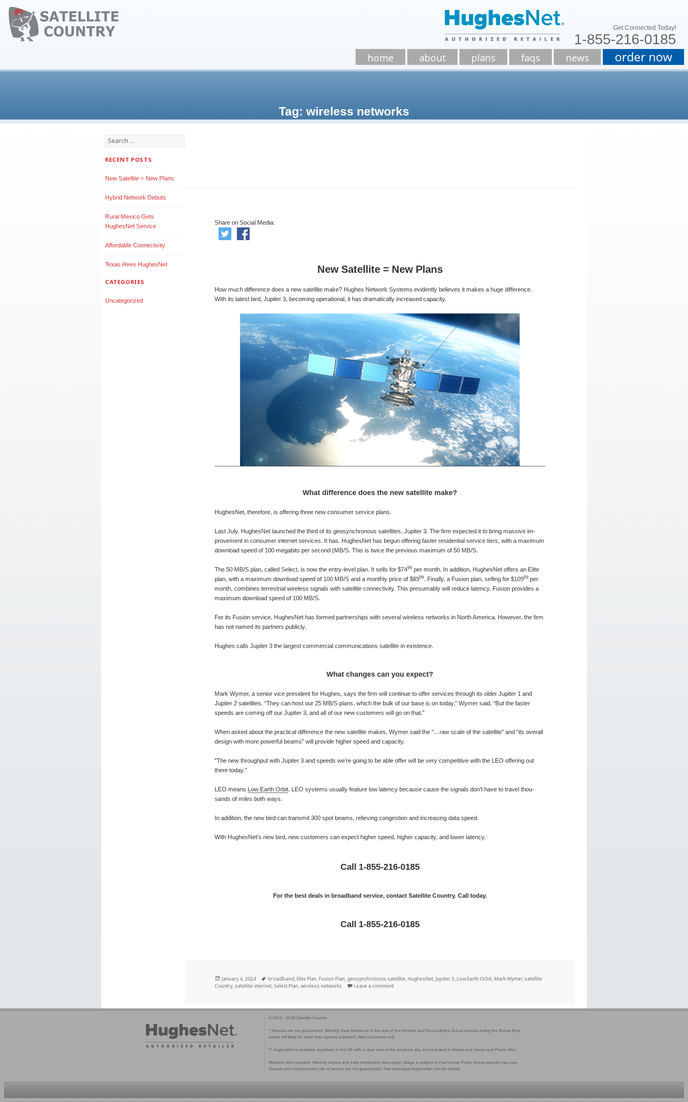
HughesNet (420, 978)
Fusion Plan (332, 978)
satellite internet (253, 986)
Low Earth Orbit (268, 789)
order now (643, 57)
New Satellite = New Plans (139, 178)
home (380, 57)
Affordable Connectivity (135, 245)
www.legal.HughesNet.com (416, 1069)
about (432, 57)
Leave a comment (374, 986)
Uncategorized (124, 300)
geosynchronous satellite (376, 978)
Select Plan (286, 986)
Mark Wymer (508, 978)
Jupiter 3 (445, 978)
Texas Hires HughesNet (136, 264)
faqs (530, 57)
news (577, 57)
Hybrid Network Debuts (135, 197)
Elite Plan (307, 978)
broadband (281, 978)
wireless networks (321, 986)
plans (483, 57)
